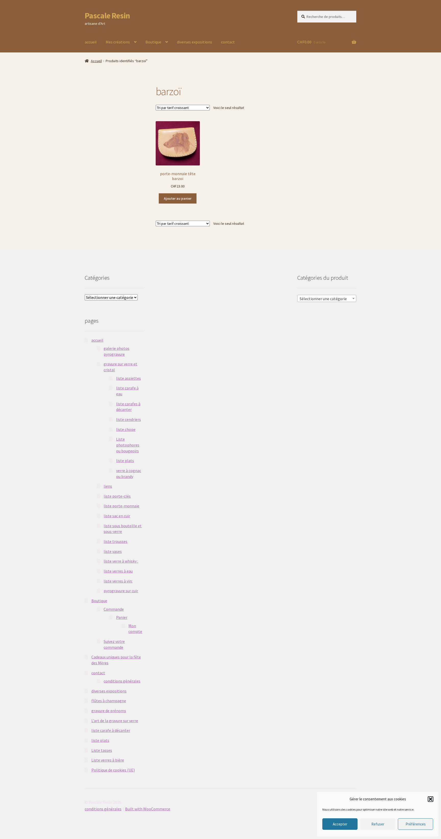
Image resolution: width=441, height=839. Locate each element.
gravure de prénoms (108, 710)
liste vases (113, 551)
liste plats (125, 460)
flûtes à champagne (108, 700)
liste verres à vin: (118, 581)
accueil (91, 41)
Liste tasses (101, 750)
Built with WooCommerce (147, 808)
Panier (121, 617)
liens (108, 486)
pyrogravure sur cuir (121, 590)
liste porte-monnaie (121, 505)
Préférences (416, 824)
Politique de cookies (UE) (113, 770)
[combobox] (326, 298)
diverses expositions (194, 41)
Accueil (96, 61)
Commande (114, 609)
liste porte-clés (117, 496)
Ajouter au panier (177, 198)
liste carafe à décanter (110, 730)
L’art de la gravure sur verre (114, 720)
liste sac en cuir (117, 515)
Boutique (153, 41)
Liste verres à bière (107, 760)
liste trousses (115, 541)
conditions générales (122, 681)
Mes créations (118, 41)
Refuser (377, 824)
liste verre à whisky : (121, 561)
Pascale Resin (107, 15)
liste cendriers (128, 419)
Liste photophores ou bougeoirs (127, 445)
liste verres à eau (118, 571)
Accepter (340, 824)
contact (228, 41)
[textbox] (327, 298)
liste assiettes (128, 378)
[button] (430, 799)
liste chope (126, 429)
